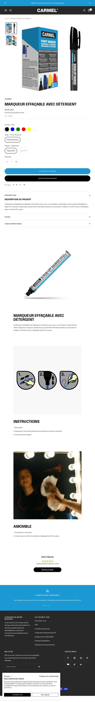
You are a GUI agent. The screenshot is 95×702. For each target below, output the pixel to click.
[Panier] (89, 13)
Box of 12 (23, 153)
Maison (7, 21)
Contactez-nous (40, 623)
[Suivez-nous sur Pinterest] (87, 660)
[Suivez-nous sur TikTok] (74, 667)
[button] (8, 676)
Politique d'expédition (42, 643)
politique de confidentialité (44, 639)
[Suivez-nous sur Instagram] (81, 660)
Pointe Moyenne (12, 142)
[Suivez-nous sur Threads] (74, 660)
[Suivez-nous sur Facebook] (68, 660)
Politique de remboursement (45, 647)
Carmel (8, 101)
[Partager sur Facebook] (13, 187)
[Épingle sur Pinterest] (16, 187)
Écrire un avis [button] (47, 572)
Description (10, 198)
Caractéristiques (13, 226)
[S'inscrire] (39, 669)
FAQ (36, 627)
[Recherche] (11, 13)
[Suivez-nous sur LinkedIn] (81, 667)
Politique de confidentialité (49, 676)
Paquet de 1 (11, 153)
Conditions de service (42, 631)
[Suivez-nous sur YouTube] (68, 667)
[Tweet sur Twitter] (20, 187)
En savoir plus (57, 6)
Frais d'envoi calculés (11, 115)
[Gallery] (47, 61)
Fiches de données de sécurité (45, 635)
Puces (7, 220)
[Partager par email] (24, 187)
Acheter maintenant (47, 181)
